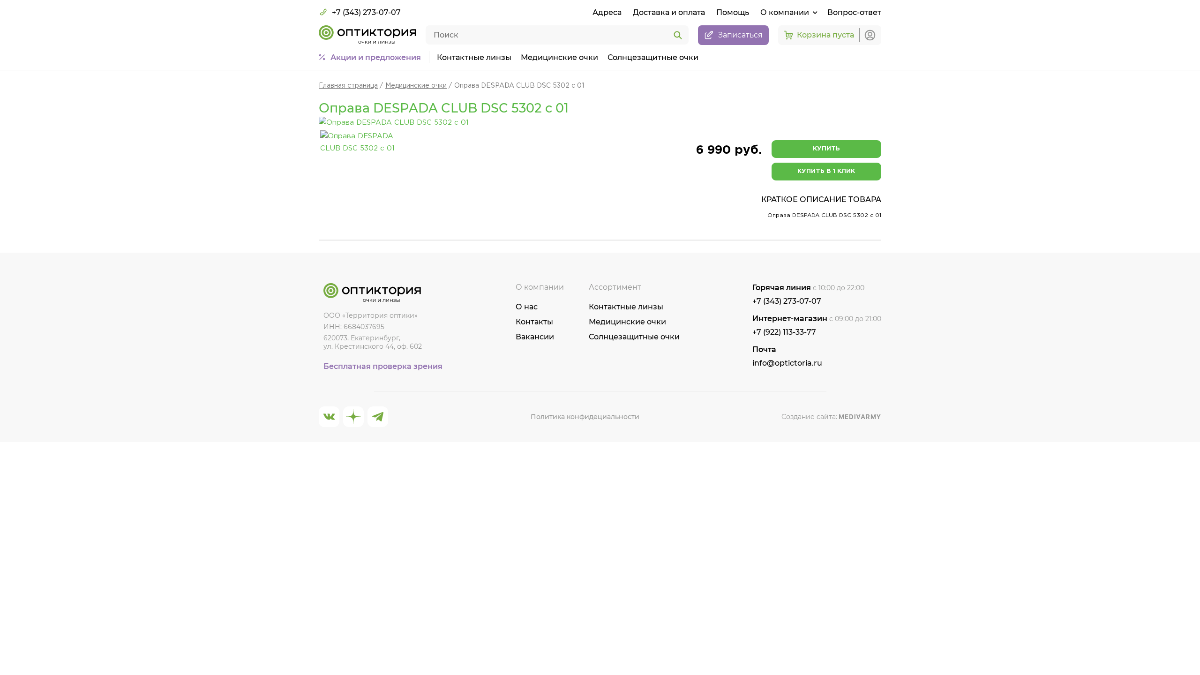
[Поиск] (678, 35)
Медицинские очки (559, 57)
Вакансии (535, 336)
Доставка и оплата (669, 12)
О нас (527, 306)
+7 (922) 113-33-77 (784, 332)
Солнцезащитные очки (653, 57)
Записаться (740, 34)
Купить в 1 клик (826, 171)
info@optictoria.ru (787, 363)
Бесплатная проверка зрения (382, 366)
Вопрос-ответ (854, 12)
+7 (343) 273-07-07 (366, 12)
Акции (375, 57)
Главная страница (348, 86)
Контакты (534, 321)
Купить (826, 148)
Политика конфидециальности (585, 416)
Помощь (732, 12)
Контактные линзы (474, 57)
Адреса (607, 12)
